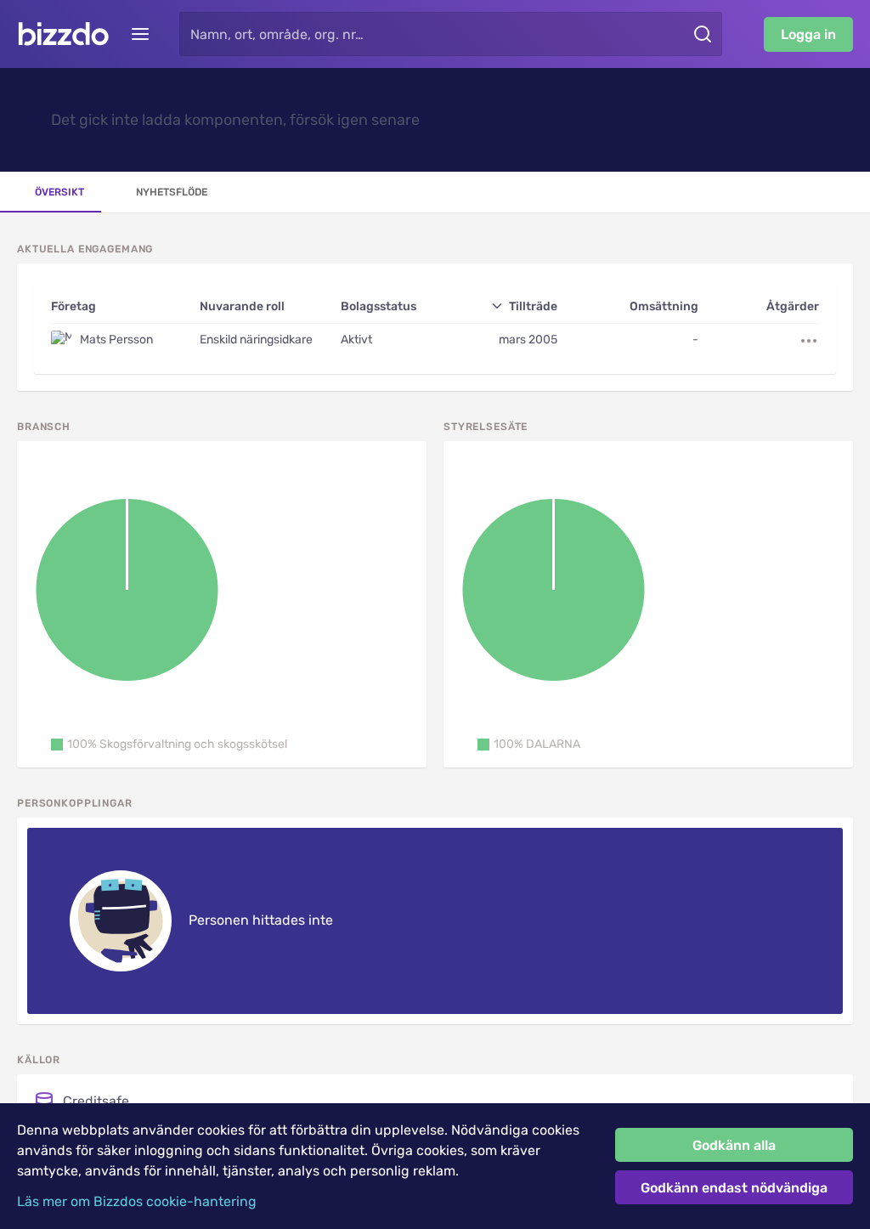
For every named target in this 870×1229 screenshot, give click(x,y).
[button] (169, 744)
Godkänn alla (734, 1145)
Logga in (808, 34)
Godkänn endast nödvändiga (734, 1188)
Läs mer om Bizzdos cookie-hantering (137, 1201)
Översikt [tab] (59, 192)
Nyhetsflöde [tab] (171, 192)
